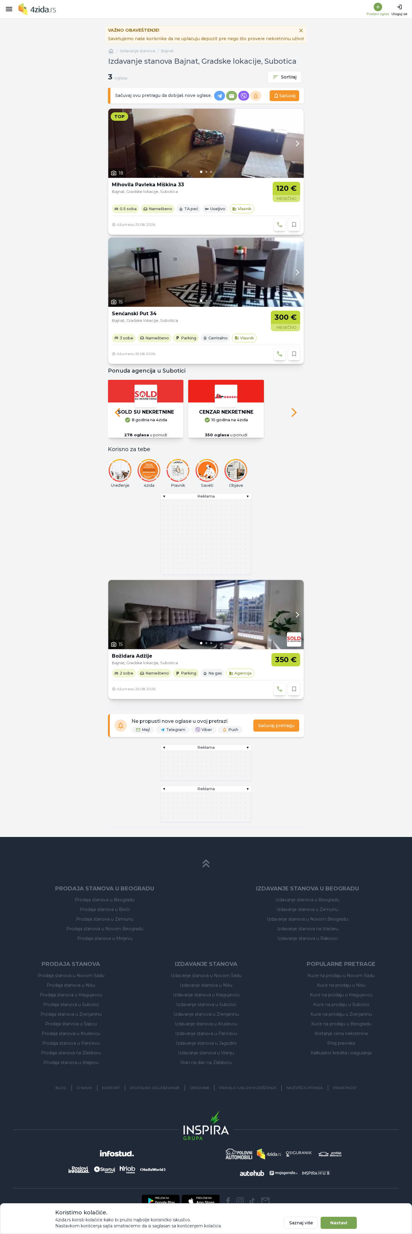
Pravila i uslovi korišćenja (248, 1087)
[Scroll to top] (206, 863)
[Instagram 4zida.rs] (240, 1200)
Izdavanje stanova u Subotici (206, 1004)
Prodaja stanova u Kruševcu (71, 1033)
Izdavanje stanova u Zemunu (307, 909)
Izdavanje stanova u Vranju (206, 1053)
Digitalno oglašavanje (155, 1087)
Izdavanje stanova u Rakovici (307, 938)
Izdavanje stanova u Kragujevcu (206, 995)
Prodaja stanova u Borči (105, 909)
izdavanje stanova (137, 51)
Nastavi (338, 1223)
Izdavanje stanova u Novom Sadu (206, 975)
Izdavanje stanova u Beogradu (307, 899)
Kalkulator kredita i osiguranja (341, 1053)
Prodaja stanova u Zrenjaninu (71, 1014)
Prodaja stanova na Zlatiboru (71, 1053)
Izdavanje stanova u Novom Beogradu (307, 919)
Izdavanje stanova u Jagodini (206, 1043)
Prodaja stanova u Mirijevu (104, 938)
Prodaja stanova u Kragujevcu (71, 995)
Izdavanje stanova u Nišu (206, 985)
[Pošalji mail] (265, 1201)
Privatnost (345, 1087)
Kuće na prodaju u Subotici (341, 1004)
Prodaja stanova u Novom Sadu (71, 975)
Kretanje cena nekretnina (341, 1033)
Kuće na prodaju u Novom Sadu (341, 975)
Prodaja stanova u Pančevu (71, 1043)
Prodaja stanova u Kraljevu (71, 1062)
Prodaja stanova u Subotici (71, 1004)
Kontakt (111, 1087)
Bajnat (167, 51)
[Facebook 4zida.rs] (228, 1200)
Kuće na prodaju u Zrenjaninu (341, 1014)
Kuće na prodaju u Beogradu (341, 1024)
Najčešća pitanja (305, 1087)
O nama (84, 1087)
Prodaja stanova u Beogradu (105, 899)
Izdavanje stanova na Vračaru (307, 928)
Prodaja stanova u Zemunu (104, 919)
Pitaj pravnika (341, 1043)
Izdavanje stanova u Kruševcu (206, 1024)
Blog (61, 1087)
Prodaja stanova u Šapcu (71, 1024)
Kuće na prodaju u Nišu (341, 985)
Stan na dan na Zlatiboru (206, 1062)
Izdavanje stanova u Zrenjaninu (206, 1014)
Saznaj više (301, 1223)
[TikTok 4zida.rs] (252, 1200)
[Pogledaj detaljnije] (206, 143)
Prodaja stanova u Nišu (71, 985)
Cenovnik (199, 1087)
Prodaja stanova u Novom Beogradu (104, 928)
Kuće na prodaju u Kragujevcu (341, 995)
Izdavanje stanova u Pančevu (206, 1033)
